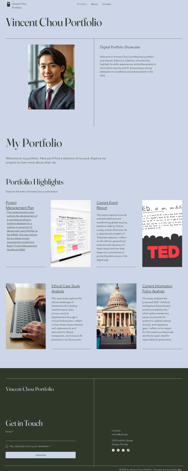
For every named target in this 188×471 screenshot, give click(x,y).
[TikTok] (128, 450)
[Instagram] (118, 450)
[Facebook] (113, 450)
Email (9, 431)
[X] (123, 450)
